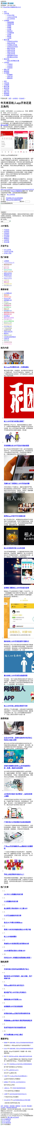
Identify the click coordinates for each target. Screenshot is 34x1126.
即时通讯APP (8, 285)
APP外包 (6, 280)
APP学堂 (6, 240)
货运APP (6, 340)
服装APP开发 (11, 52)
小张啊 (5, 1094)
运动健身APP (8, 283)
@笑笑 (5, 1076)
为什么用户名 (7, 1100)
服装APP (6, 282)
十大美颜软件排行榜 (11, 901)
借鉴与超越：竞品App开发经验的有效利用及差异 (21, 1042)
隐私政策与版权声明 (11, 1107)
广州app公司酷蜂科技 (16, 191)
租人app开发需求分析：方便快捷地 (16, 367)
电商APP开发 (11, 50)
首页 (5, 11)
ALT (5, 1070)
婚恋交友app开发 (9, 317)
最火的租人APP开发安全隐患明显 (15, 675)
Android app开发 (8, 251)
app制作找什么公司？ (14, 1070)
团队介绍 (6, 69)
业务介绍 (10, 76)
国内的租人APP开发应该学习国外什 (16, 641)
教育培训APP (8, 264)
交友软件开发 (8, 342)
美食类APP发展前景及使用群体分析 (16, 943)
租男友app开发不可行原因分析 (14, 516)
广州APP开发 (8, 328)
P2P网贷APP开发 (12, 45)
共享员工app (7, 296)
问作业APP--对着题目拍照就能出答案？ (18, 958)
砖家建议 (6, 1082)
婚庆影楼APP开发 (12, 55)
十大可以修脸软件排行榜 (12, 915)
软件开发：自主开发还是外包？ (18, 1082)
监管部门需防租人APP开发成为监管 (16, 588)
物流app (6, 333)
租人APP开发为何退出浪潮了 (14, 421)
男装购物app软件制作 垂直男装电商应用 (18, 1020)
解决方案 (6, 39)
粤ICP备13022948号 (13, 1117)
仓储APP (6, 338)
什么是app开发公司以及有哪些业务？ (18, 1076)
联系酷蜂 (10, 74)
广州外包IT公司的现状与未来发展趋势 (17, 822)
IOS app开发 (7, 249)
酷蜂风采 (18, 1106)
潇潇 (5, 1056)
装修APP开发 (8, 278)
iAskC (5, 1064)
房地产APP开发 (8, 271)
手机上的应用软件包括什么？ (14, 874)
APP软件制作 (8, 276)
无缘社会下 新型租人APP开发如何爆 (16, 483)
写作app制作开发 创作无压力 (14, 985)
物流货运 (10, 31)
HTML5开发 (10, 15)
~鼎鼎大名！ (7, 1088)
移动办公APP (8, 323)
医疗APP (6, 268)
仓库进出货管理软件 (10, 337)
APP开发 (6, 13)
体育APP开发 (8, 273)
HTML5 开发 (7, 253)
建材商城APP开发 (9, 312)
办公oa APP (7, 298)
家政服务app (7, 305)
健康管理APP (8, 275)
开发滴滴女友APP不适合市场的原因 (16, 445)
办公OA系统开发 (9, 321)
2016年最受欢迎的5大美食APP (14, 951)
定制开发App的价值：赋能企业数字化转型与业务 (20, 1056)
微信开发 (6, 59)
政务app (6, 302)
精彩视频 (12, 1106)
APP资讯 (6, 62)
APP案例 (6, 20)
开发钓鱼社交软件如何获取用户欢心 (16, 969)
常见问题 (6, 242)
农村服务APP (8, 300)
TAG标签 (3, 1107)
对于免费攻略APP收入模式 (13, 1034)
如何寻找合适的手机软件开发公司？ (18, 1094)
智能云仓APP (8, 335)
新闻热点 (6, 238)
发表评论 (3, 212)
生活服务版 (10, 32)
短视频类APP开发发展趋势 (13, 1006)
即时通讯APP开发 (12, 57)
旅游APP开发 (11, 43)
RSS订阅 (23, 1106)
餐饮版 (9, 36)
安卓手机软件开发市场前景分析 (15, 1027)
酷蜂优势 (10, 78)
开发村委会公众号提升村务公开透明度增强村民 (20, 1064)
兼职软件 (6, 295)
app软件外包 (7, 330)
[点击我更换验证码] (7, 203)
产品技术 (10, 64)
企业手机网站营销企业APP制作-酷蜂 (21, 1100)
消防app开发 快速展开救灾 (13, 199)
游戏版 (9, 25)
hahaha (5, 1048)
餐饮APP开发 (11, 48)
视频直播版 (10, 22)
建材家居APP (8, 314)
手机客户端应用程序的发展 (19, 1088)
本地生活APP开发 (12, 46)
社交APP (6, 266)
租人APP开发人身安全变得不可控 (15, 706)
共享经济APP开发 (12, 41)
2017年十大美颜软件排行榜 (13, 894)
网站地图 (29, 1106)
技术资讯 (6, 235)
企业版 (9, 34)
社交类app (7, 316)
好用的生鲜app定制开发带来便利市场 (17, 1013)
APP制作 (6, 261)
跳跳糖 (5, 1042)
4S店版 (9, 38)
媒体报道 (6, 71)
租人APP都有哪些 (10, 936)
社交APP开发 (8, 344)
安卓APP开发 (8, 269)
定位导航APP (8, 326)
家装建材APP (8, 310)
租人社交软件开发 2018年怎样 (14, 548)
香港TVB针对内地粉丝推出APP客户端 (17, 929)
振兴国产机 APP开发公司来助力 (15, 992)
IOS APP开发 (11, 18)
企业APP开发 (8, 324)
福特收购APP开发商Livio (13, 999)
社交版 (9, 29)
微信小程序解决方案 (13, 60)
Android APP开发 (12, 17)
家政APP (6, 309)
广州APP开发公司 (9, 262)
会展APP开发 (11, 53)
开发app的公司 (8, 331)
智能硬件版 (10, 24)
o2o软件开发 (7, 303)
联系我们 (6, 1106)
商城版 (9, 27)
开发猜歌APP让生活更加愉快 (14, 198)
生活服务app (7, 307)
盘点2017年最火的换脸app (13, 922)
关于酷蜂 (6, 73)
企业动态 (10, 66)
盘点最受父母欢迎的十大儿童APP (15, 908)
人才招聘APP (8, 293)
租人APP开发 (11, 194)
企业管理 (6, 236)
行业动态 (10, 67)
